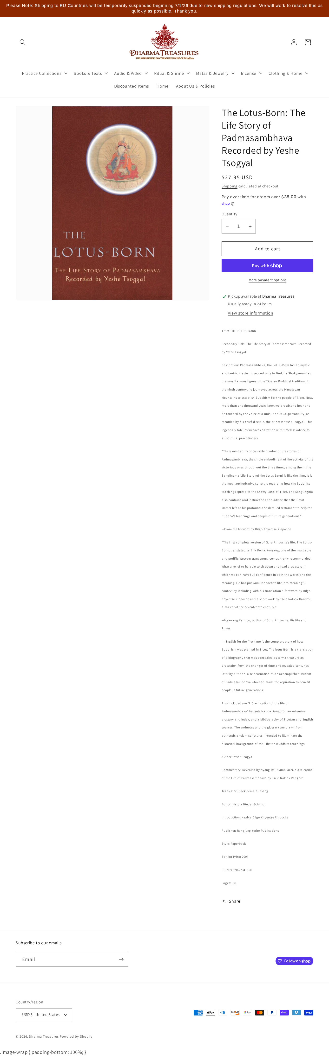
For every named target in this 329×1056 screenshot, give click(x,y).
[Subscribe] (121, 959)
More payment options (267, 279)
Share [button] (234, 901)
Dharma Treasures (44, 1036)
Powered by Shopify (76, 1036)
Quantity (229, 214)
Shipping (229, 186)
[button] (22, 42)
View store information (250, 313)
